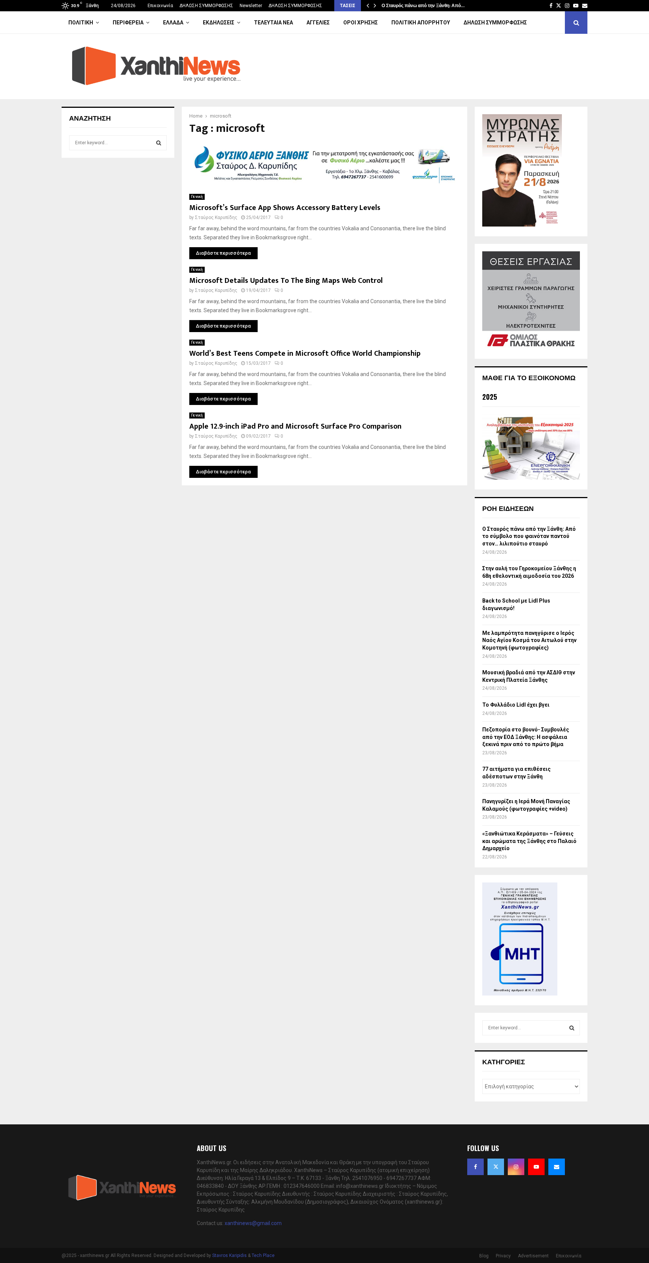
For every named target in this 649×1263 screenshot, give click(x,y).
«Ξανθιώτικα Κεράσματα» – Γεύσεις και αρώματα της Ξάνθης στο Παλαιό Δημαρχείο (529, 841)
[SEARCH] (159, 142)
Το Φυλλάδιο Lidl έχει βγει (515, 705)
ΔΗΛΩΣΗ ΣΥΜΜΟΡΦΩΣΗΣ (206, 5)
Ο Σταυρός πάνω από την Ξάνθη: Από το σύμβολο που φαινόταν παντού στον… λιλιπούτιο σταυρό (529, 536)
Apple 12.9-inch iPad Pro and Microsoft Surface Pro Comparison (295, 426)
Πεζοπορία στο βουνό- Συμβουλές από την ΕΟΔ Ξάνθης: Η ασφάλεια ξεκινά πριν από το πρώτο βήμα (525, 737)
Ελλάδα (173, 23)
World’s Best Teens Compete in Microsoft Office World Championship (305, 353)
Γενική (197, 197)
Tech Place (263, 1255)
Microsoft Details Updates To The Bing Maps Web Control (286, 280)
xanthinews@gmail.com (253, 1223)
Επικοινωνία (160, 5)
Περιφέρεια (128, 23)
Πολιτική (80, 23)
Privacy (503, 1255)
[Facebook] (475, 1167)
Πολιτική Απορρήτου (420, 23)
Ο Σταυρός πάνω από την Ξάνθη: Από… (423, 5)
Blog (484, 1255)
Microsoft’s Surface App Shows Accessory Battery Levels (284, 207)
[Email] (556, 1167)
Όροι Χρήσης (360, 23)
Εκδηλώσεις (218, 23)
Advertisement (533, 1255)
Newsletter (251, 5)
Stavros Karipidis (229, 1255)
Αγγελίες (318, 23)
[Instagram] (516, 1167)
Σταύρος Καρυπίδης (216, 217)
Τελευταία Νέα (273, 23)
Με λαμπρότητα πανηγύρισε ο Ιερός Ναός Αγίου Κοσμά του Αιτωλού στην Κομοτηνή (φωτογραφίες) (529, 640)
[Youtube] (536, 1167)
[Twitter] (496, 1167)
